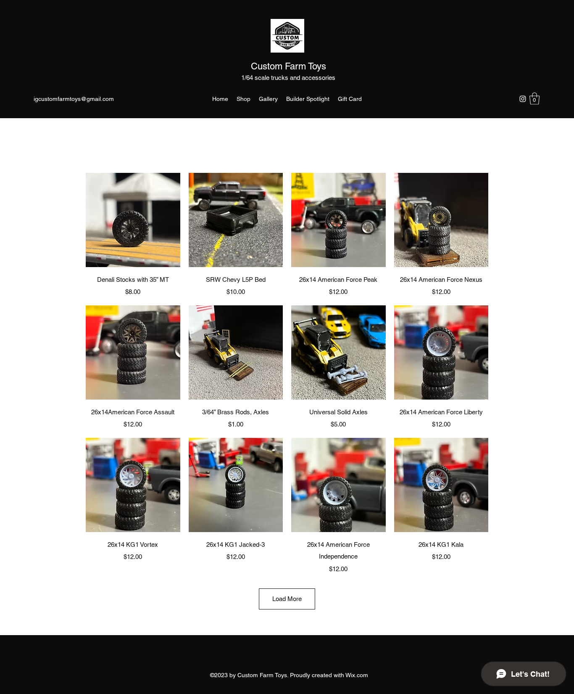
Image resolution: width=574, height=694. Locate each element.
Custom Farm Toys (288, 66)
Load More (287, 598)
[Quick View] (133, 220)
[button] (534, 99)
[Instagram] (523, 99)
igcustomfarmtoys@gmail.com (74, 98)
